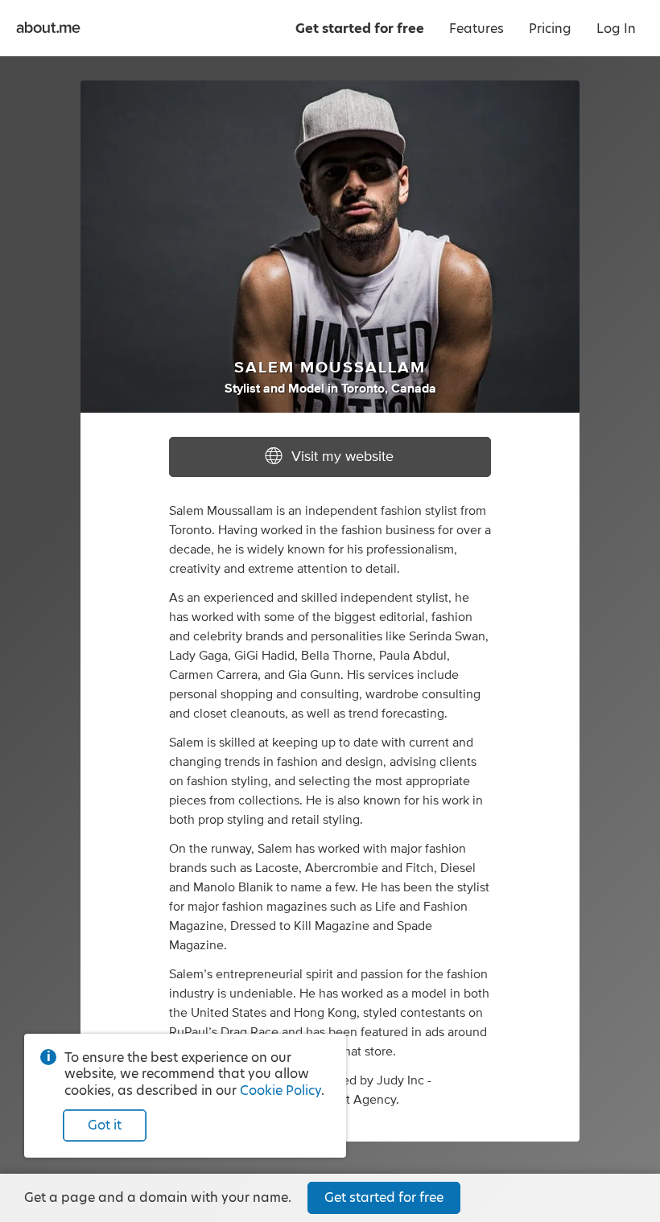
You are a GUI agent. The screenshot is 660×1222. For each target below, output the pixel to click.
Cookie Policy (280, 1090)
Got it (105, 1125)
